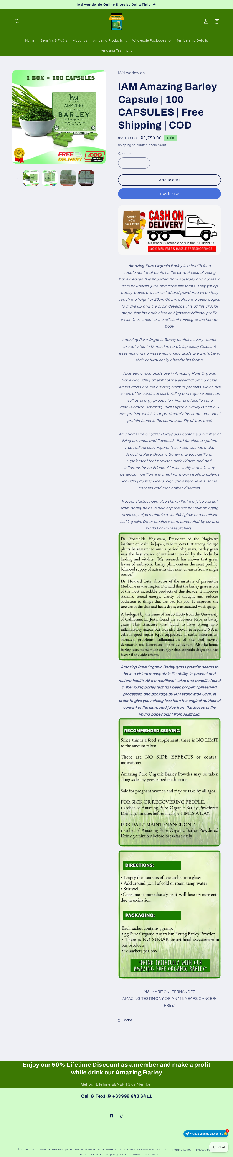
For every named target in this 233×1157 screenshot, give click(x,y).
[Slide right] (101, 178)
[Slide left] (17, 178)
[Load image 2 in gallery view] (50, 178)
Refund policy (182, 1150)
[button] (17, 21)
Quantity (124, 153)
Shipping (124, 145)
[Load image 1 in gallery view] (31, 178)
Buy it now (169, 194)
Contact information (145, 1154)
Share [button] (127, 1020)
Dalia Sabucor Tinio (154, 1149)
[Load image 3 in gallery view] (68, 178)
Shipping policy (116, 1154)
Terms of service (90, 1154)
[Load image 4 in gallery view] (86, 178)
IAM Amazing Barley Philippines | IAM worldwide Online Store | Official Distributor (85, 1149)
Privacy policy (205, 1150)
